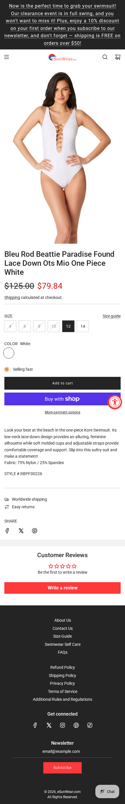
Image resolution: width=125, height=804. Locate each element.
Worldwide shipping (29, 499)
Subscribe (62, 768)
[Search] (105, 57)
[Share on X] (21, 531)
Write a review (63, 588)
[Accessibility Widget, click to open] (115, 402)
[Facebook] (35, 725)
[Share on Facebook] (7, 531)
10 (53, 326)
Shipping (12, 297)
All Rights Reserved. (62, 797)
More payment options (62, 412)
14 (83, 326)
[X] (48, 725)
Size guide (112, 316)
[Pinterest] (76, 725)
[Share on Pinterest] (34, 531)
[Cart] (117, 57)
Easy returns (23, 506)
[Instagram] (62, 725)
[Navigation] (6, 57)
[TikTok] (89, 725)
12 (68, 326)
